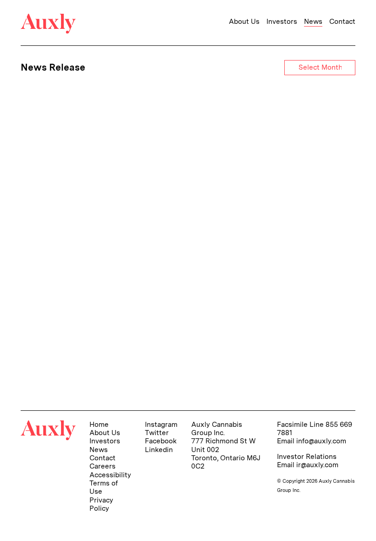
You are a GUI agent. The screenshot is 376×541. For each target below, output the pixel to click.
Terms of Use (103, 487)
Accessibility (110, 474)
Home (99, 424)
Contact (342, 21)
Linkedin (159, 449)
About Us (244, 21)
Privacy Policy (101, 504)
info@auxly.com (321, 440)
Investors (281, 21)
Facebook (161, 440)
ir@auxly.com (317, 464)
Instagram (161, 424)
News (313, 21)
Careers (102, 466)
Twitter (157, 432)
